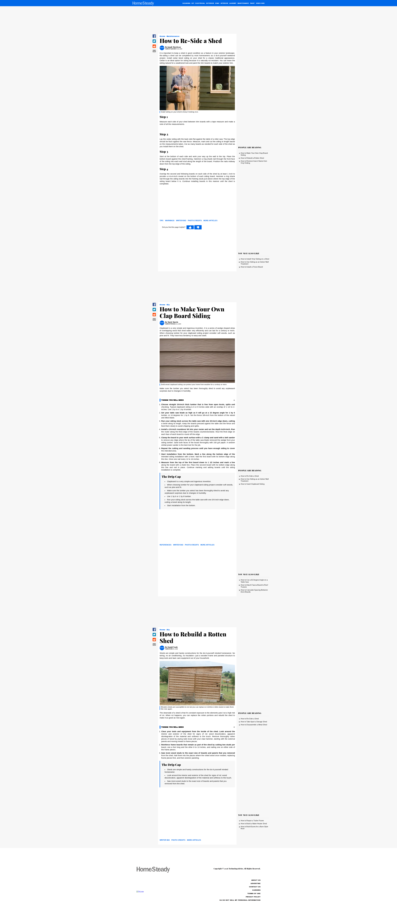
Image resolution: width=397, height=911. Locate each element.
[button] (154, 37)
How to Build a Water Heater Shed (254, 823)
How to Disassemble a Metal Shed (254, 725)
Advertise (256, 883)
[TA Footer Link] (157, 891)
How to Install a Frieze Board (252, 267)
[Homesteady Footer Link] (157, 870)
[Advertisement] (197, 202)
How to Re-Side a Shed (250, 476)
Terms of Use (254, 893)
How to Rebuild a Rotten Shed (252, 158)
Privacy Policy (253, 897)
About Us (256, 880)
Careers (256, 890)
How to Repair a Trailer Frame (252, 820)
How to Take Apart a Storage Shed (254, 722)
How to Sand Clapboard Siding (252, 484)
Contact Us (255, 887)
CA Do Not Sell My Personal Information (240, 900)
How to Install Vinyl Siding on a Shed (255, 259)
